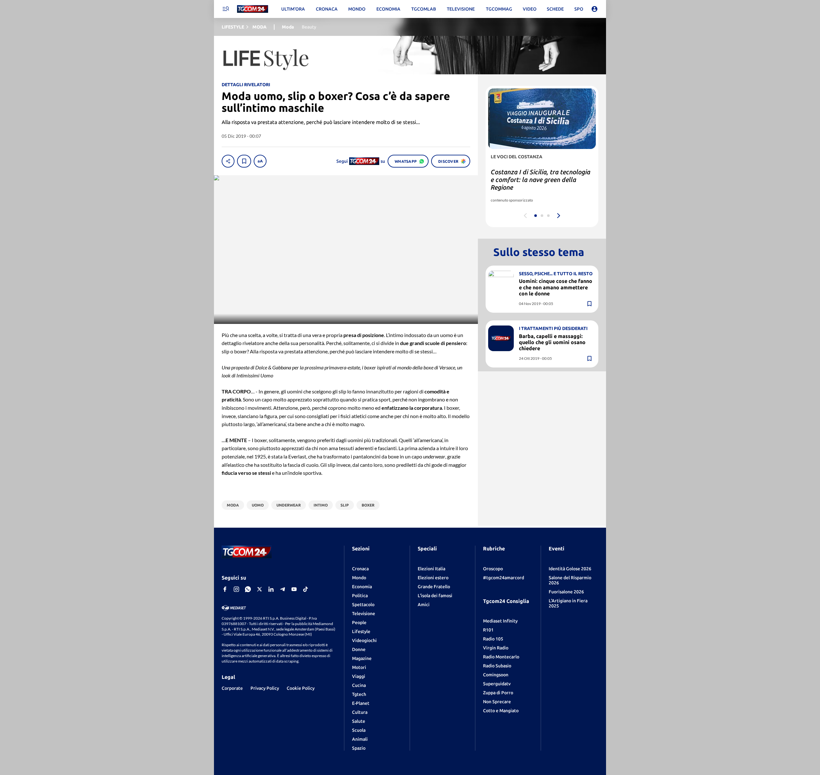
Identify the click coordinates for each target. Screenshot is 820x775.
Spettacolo (363, 604)
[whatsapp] (248, 589)
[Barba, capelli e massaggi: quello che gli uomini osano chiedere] (501, 338)
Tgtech (359, 694)
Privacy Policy (264, 688)
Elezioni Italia (431, 568)
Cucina (359, 685)
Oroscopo (493, 568)
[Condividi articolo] (228, 161)
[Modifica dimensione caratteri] (260, 161)
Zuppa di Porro (498, 692)
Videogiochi (364, 640)
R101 (488, 629)
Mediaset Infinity (500, 620)
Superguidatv (497, 683)
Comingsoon (495, 674)
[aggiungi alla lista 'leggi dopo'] (244, 161)
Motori (359, 667)
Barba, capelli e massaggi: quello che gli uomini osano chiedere (552, 342)
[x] (259, 589)
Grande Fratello (434, 586)
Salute (358, 721)
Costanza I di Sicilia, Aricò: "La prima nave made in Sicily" (534, 175)
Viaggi (358, 676)
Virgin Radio (495, 647)
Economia (362, 586)
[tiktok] (305, 589)
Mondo (359, 577)
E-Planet (360, 703)
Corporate (232, 688)
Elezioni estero (433, 577)
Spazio (358, 748)
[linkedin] (271, 589)
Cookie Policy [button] (301, 688)
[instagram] (236, 589)
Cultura (359, 712)
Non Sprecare (497, 701)
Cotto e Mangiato (501, 710)
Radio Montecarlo (501, 656)
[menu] (225, 9)
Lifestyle (361, 631)
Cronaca (360, 568)
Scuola (358, 730)
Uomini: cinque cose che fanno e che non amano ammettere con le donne (555, 287)
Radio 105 (493, 638)
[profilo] (594, 9)
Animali (360, 739)
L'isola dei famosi (435, 595)
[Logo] (252, 9)
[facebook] (225, 589)
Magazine (362, 658)
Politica (360, 595)
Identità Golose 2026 (570, 568)
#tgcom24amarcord (503, 577)
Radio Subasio (497, 665)
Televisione (363, 613)
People (359, 622)
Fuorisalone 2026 (566, 591)
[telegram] (282, 589)
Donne (358, 649)
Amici (424, 604)
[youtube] (294, 589)
